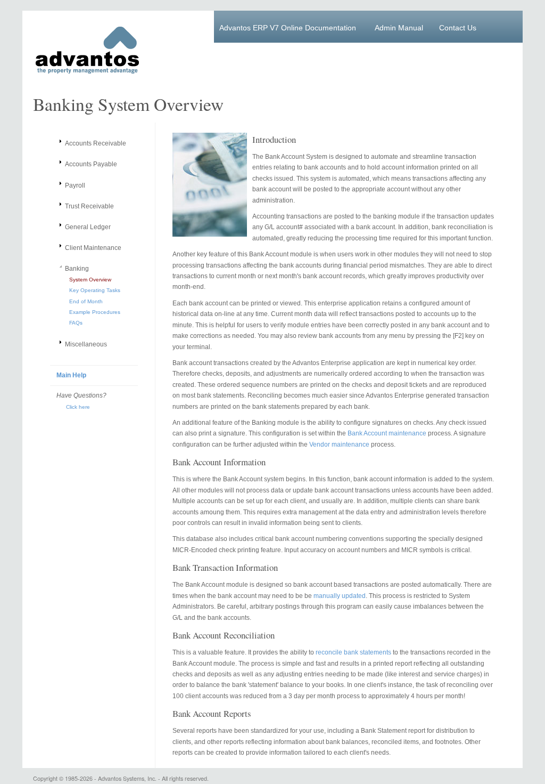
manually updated (339, 596)
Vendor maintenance (339, 444)
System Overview (90, 279)
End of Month (86, 301)
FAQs (75, 323)
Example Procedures (94, 312)
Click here (73, 407)
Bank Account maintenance (387, 433)
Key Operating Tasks (94, 290)
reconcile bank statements (353, 652)
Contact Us (457, 27)
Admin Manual (399, 27)
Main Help (71, 375)
